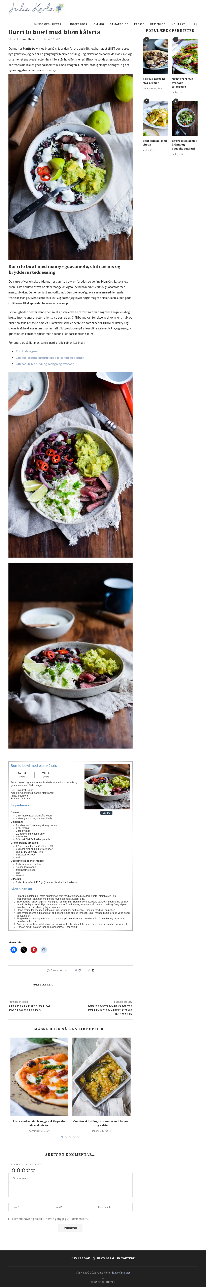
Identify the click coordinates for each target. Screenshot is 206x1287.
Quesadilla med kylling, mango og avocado (45, 364)
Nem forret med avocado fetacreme (183, 83)
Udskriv (106, 813)
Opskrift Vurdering (26, 1164)
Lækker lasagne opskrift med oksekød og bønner (50, 357)
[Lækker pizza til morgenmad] (155, 56)
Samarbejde (119, 24)
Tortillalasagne (26, 351)
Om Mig (98, 24)
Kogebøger (78, 24)
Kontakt (178, 24)
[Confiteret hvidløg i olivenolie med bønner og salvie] (101, 1077)
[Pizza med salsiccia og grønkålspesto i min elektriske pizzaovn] (39, 1077)
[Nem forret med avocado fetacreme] (185, 56)
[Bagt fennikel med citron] (155, 118)
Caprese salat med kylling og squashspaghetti (184, 145)
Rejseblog (158, 24)
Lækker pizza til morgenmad (154, 81)
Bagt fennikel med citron (155, 143)
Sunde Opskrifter (47, 24)
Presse (139, 24)
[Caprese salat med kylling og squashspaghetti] (185, 118)
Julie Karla (28, 39)
